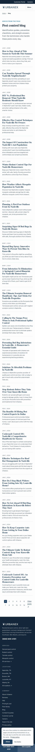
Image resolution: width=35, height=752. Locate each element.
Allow (8, 742)
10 (16, 605)
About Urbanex (7, 694)
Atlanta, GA (5, 682)
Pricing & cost (6, 704)
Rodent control (7, 652)
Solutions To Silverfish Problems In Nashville (16, 368)
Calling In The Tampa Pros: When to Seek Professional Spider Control (17, 320)
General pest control (9, 649)
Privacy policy (6, 725)
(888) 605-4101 (9, 639)
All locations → (7, 685)
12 (24, 605)
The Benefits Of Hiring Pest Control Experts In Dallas (14, 413)
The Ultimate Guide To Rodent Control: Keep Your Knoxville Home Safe (16, 552)
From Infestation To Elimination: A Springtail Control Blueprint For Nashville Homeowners (17, 271)
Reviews (5, 697)
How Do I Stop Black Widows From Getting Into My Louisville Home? (17, 483)
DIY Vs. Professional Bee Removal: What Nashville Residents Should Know (13, 98)
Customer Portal (19, 2)
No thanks (17, 742)
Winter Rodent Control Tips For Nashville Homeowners (17, 165)
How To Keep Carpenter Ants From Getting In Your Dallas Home (15, 530)
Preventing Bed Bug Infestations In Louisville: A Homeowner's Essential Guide (16, 345)
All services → (7, 661)
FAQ (3, 700)
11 (20, 605)
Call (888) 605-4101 (9, 748)
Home (4, 13)
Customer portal (7, 716)
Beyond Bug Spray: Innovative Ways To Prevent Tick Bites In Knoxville (16, 249)
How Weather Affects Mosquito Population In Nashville (16, 185)
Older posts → (29, 603)
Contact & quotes (8, 713)
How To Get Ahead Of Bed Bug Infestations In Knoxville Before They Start (16, 505)
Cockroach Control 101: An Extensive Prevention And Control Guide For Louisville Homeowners (15, 578)
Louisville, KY (6, 679)
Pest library (6, 707)
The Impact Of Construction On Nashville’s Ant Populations (17, 143)
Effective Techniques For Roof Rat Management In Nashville (16, 459)
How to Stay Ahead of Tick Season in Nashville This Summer (17, 52)
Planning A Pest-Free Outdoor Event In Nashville (16, 205)
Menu (29, 7)
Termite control (7, 655)
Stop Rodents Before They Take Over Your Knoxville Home (16, 390)
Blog (3, 710)
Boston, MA (6, 676)
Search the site (7, 722)
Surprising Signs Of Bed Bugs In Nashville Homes (17, 227)
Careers (30, 2)
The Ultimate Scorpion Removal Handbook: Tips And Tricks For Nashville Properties (17, 296)
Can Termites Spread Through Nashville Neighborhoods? (16, 74)
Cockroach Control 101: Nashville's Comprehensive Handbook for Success (14, 436)
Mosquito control (7, 658)
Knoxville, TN (6, 673)
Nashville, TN (6, 670)
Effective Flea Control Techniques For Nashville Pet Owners (17, 121)
